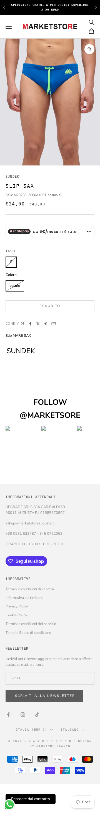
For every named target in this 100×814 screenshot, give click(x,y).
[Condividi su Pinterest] (46, 323)
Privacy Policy (17, 606)
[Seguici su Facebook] (8, 714)
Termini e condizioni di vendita (30, 589)
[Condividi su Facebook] (30, 323)
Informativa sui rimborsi (24, 597)
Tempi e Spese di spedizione (28, 632)
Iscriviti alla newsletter (44, 696)
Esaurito (49, 306)
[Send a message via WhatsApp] (9, 804)
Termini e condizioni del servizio (31, 623)
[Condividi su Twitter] (38, 323)
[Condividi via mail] (53, 323)
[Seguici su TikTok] (37, 714)
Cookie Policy (16, 615)
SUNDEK (12, 177)
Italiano (70, 730)
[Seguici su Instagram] (23, 714)
